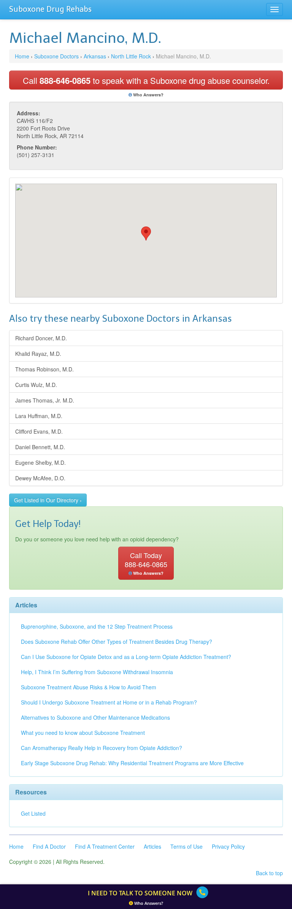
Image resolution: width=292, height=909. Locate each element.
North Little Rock (131, 56)
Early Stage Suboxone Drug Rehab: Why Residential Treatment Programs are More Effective (132, 763)
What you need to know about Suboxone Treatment (83, 732)
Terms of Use (186, 846)
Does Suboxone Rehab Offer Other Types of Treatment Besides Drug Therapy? (116, 641)
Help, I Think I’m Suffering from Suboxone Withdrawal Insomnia (97, 672)
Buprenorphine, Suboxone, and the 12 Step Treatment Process (97, 626)
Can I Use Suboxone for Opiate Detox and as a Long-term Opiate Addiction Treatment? (126, 657)
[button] (146, 233)
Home (22, 56)
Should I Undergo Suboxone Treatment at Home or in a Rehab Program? (109, 702)
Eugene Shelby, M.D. (40, 462)
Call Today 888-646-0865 (146, 563)
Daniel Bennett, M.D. (40, 447)
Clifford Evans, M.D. (39, 431)
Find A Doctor (49, 846)
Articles (152, 846)
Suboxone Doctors (56, 56)
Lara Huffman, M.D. (38, 416)
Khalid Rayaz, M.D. (38, 353)
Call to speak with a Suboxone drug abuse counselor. (146, 80)
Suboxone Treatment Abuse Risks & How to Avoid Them (88, 687)
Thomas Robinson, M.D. (44, 369)
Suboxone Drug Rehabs (50, 9)
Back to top (269, 873)
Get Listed (33, 813)
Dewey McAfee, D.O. (40, 478)
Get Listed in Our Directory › (48, 500)
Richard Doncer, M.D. (41, 338)
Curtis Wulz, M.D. (36, 384)
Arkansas (95, 56)
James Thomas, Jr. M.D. (44, 400)
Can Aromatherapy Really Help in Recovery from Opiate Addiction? (101, 748)
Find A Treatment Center (105, 846)
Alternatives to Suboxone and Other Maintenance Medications (95, 717)
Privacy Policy (228, 846)
